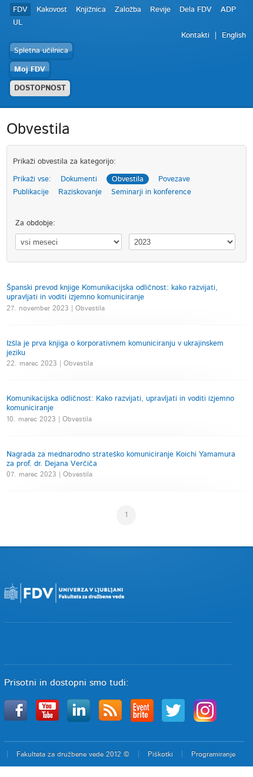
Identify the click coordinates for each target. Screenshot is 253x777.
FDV (20, 9)
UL (17, 22)
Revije (160, 9)
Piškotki (160, 754)
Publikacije (31, 192)
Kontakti (195, 35)
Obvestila (128, 179)
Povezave (174, 179)
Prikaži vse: (32, 179)
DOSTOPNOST (40, 88)
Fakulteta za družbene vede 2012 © (72, 754)
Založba (128, 9)
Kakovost (51, 9)
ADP (228, 9)
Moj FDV (29, 69)
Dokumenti (79, 179)
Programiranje (213, 754)
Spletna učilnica (41, 51)
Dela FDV (195, 9)
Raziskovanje (80, 192)
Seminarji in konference (151, 192)
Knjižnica (91, 9)
